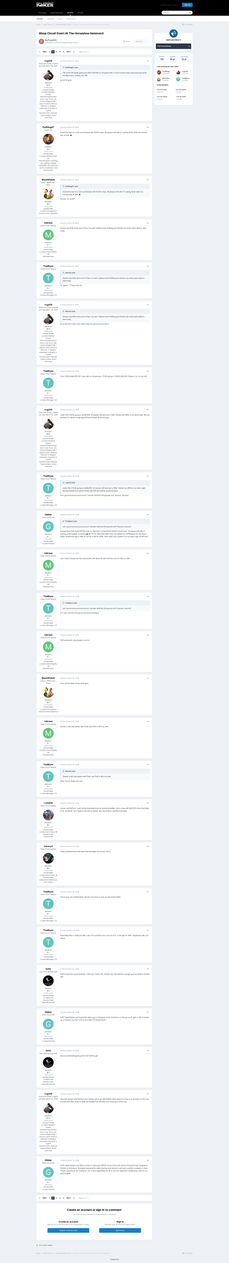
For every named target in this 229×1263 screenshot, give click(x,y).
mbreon (48, 223)
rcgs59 (48, 61)
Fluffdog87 (48, 127)
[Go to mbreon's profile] (48, 235)
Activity (80, 13)
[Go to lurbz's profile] (48, 980)
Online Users (71, 19)
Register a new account (68, 1230)
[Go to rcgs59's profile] (48, 75)
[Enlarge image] (71, 135)
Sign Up (187, 5)
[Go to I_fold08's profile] (48, 815)
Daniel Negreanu (57, 13)
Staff (60, 19)
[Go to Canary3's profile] (48, 858)
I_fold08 (48, 803)
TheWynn (48, 266)
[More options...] (147, 61)
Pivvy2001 (52, 40)
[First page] (39, 51)
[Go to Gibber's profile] (48, 526)
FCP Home (42, 13)
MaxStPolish (48, 179)
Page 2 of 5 (83, 52)
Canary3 (48, 846)
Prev (45, 52)
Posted (69, 61)
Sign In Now (120, 1230)
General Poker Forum (69, 43)
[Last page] (74, 51)
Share (127, 41)
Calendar (50, 19)
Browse (70, 13)
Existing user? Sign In (170, 5)
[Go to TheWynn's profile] (48, 278)
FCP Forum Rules (164, 46)
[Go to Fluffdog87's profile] (48, 139)
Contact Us (114, 1259)
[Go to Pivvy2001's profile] (41, 41)
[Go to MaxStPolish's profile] (48, 194)
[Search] (190, 13)
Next (69, 52)
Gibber (48, 514)
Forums (40, 19)
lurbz (48, 969)
